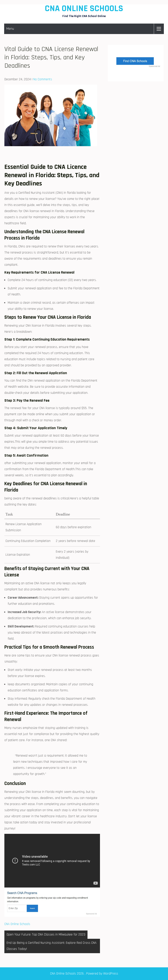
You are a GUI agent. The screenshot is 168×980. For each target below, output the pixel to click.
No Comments (42, 79)
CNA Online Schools (84, 8)
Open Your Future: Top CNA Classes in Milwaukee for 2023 (46, 934)
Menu (10, 28)
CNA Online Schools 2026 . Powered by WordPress (84, 973)
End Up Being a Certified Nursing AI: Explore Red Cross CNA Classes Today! (51, 946)
